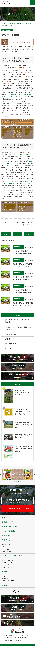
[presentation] (0, 474)
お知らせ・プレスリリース (10, 526)
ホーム (3, 23)
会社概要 (5, 578)
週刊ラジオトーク (10, 349)
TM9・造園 (6, 549)
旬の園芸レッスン (10, 339)
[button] (14, 481)
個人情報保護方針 (7, 640)
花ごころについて (7, 522)
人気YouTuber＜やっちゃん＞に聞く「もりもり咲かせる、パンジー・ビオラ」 (18, 328)
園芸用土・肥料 (7, 544)
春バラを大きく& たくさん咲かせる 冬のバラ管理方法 (18, 321)
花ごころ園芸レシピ (11, 334)
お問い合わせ (6, 535)
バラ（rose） (6, 546)
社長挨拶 (5, 576)
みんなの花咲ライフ (22, 23)
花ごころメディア (10, 23)
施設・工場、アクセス (8, 580)
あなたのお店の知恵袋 (8, 531)
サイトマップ (18, 640)
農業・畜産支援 (7, 551)
